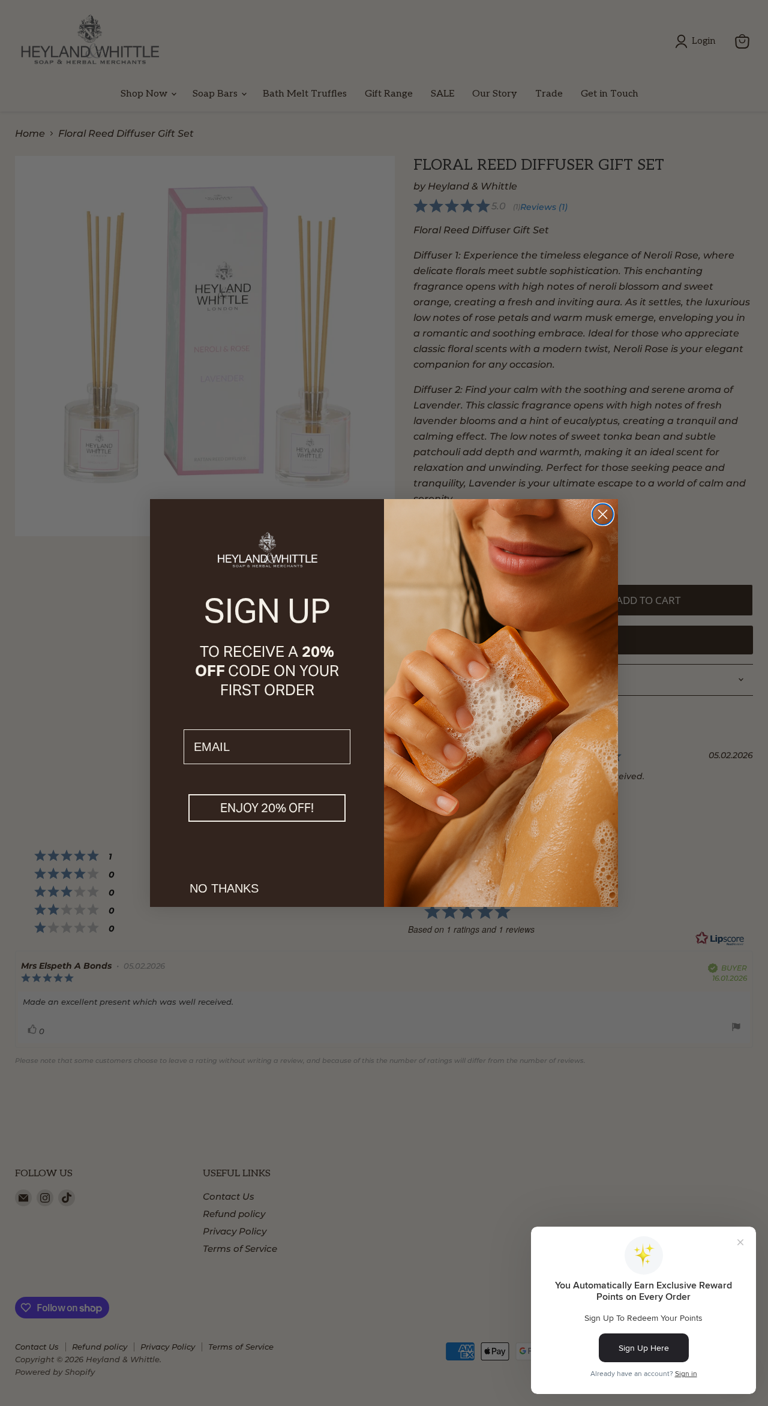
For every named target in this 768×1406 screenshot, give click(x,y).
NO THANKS (224, 888)
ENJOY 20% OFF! (267, 808)
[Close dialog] (602, 514)
